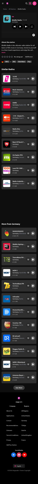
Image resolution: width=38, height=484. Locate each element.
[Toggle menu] (2, 3)
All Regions (24, 411)
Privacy (8, 440)
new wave (21, 62)
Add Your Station (11, 445)
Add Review (29, 57)
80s (14, 62)
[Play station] (20, 26)
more (3, 52)
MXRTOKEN (19, 459)
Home (5, 9)
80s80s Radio (22, 9)
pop (29, 62)
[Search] (26, 3)
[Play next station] (26, 26)
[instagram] (19, 454)
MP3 (6, 62)
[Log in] (34, 3)
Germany (24, 420)
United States (25, 416)
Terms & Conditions (12, 435)
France (23, 440)
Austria (23, 430)
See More (19, 388)
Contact (8, 420)
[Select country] (30, 3)
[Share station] (33, 35)
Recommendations (12, 425)
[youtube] (24, 454)
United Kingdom (26, 435)
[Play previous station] (14, 26)
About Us (9, 411)
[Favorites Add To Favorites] (28, 79)
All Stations (12, 9)
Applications (10, 416)
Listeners (9, 430)
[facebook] (13, 454)
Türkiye (23, 425)
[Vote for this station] (32, 26)
